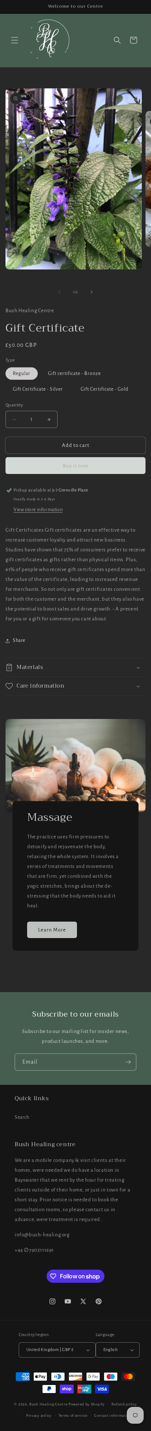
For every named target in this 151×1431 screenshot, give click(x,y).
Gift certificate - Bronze (74, 373)
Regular (21, 373)
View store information (38, 509)
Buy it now (75, 465)
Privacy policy (39, 1415)
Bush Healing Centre (48, 1404)
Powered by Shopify (87, 1404)
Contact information (113, 1415)
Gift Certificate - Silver (38, 389)
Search (22, 1117)
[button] (15, 40)
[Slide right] (92, 292)
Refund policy (124, 1404)
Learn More (52, 929)
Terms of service (73, 1415)
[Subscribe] (128, 1062)
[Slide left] (59, 292)
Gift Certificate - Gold (104, 389)
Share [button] (19, 640)
